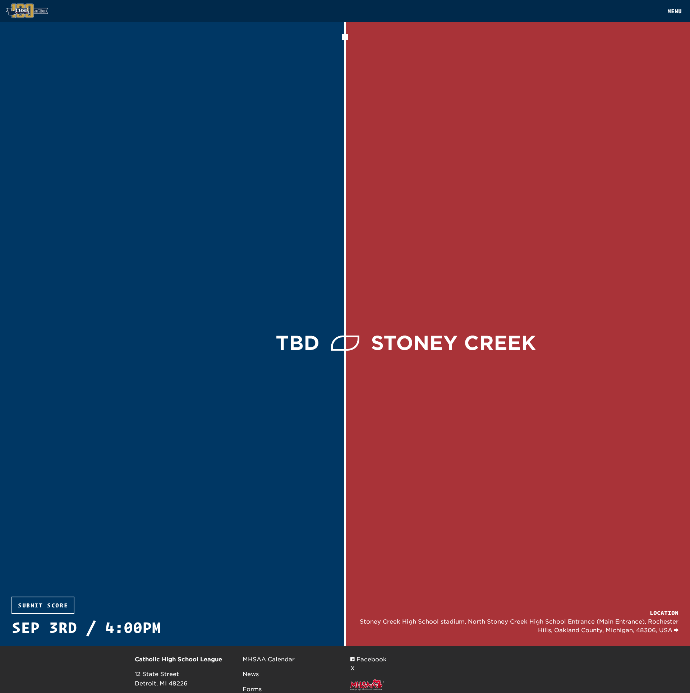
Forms (252, 689)
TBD (297, 343)
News (251, 674)
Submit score (43, 605)
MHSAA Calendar (269, 659)
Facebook (371, 659)
